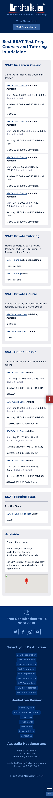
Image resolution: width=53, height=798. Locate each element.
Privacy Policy (26, 731)
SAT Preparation (26, 669)
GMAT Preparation (26, 655)
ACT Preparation (26, 674)
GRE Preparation (26, 659)
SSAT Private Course (17, 314)
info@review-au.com (35, 763)
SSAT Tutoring (14, 260)
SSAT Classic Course (17, 85)
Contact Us (26, 736)
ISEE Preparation (26, 683)
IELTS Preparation (26, 692)
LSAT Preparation (26, 664)
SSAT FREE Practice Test (19, 514)
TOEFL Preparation (26, 688)
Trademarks (26, 722)
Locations (26, 717)
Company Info (26, 708)
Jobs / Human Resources (26, 712)
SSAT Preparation (26, 678)
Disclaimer (26, 726)
